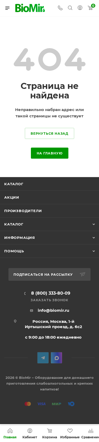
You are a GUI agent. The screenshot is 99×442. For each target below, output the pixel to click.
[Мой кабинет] (80, 8)
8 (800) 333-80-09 (50, 293)
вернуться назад (49, 133)
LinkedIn (56, 357)
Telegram (43, 357)
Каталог (13, 184)
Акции (11, 197)
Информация (19, 237)
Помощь (14, 251)
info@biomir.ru (53, 310)
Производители (23, 211)
